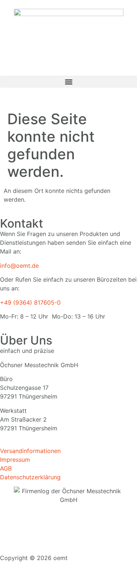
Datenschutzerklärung (30, 477)
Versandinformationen (30, 450)
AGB (6, 468)
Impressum (15, 459)
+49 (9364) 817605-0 (30, 302)
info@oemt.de (19, 265)
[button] (68, 82)
